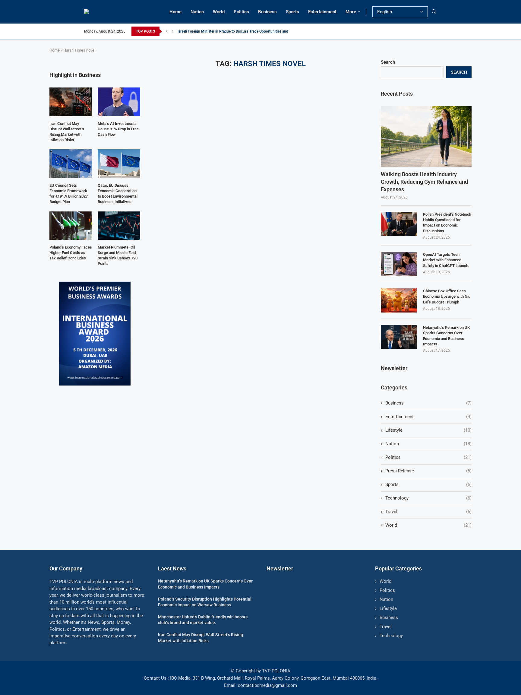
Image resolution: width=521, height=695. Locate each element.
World (219, 11)
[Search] (434, 11)
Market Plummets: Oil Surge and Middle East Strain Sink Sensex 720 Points (117, 255)
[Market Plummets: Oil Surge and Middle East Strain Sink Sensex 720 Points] (119, 225)
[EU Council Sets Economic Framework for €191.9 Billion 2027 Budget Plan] (70, 163)
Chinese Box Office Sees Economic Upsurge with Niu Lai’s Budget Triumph (446, 296)
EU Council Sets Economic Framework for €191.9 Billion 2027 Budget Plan (68, 193)
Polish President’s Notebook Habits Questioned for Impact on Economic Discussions (447, 222)
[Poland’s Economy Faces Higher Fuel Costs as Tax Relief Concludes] (70, 225)
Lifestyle (428, 430)
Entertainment (322, 11)
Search (388, 62)
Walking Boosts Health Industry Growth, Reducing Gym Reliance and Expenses (424, 181)
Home (175, 11)
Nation (197, 11)
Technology (428, 498)
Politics (241, 11)
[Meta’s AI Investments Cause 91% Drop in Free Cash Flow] (119, 101)
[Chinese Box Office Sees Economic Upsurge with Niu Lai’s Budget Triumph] (399, 300)
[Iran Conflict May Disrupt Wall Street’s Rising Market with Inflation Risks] (70, 101)
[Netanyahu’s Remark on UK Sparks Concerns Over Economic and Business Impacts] (399, 337)
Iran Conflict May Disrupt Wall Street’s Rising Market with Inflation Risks (66, 131)
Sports (292, 11)
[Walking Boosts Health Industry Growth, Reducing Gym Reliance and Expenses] (426, 136)
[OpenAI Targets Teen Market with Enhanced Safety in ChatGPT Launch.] (399, 264)
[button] (166, 31)
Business (267, 11)
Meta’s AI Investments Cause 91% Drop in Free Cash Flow (118, 129)
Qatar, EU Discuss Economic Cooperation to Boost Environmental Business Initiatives (117, 193)
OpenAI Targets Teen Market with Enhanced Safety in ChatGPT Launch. (446, 260)
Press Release (428, 471)
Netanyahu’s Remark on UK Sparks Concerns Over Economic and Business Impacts (446, 335)
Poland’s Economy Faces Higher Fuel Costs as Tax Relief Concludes (70, 252)
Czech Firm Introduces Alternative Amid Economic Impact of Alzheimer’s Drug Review (246, 31)
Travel (428, 511)
